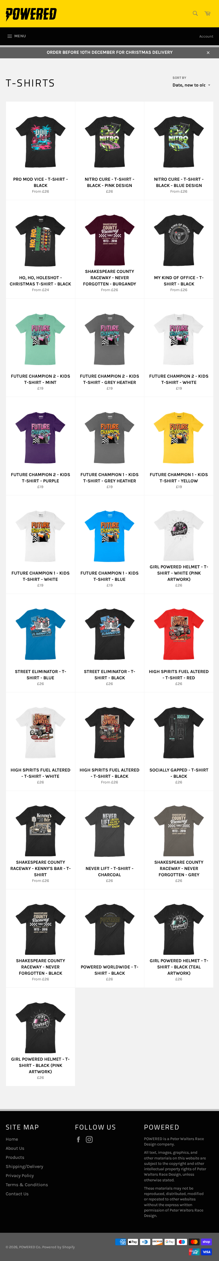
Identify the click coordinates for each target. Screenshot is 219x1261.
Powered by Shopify (58, 1247)
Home (12, 1139)
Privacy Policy (20, 1175)
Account (206, 36)
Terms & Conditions (27, 1184)
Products (15, 1157)
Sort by (179, 78)
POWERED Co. (30, 1247)
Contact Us (17, 1193)
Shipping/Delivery (24, 1166)
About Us (15, 1148)
